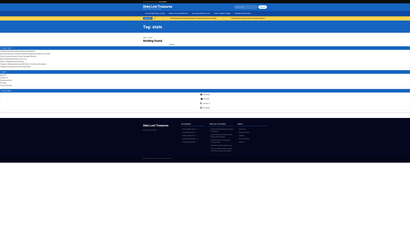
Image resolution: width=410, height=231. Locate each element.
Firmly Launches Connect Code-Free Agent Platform (246, 18)
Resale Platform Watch (178, 13)
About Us (3, 75)
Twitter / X (206, 103)
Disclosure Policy (6, 80)
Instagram (206, 108)
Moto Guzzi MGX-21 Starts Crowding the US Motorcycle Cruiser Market (221, 150)
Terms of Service (6, 85)
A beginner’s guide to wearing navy (221, 145)
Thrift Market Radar (222, 13)
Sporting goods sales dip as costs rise (13, 59)
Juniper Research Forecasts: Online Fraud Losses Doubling (221, 136)
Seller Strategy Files (201, 13)
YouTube (206, 99)
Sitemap (3, 83)
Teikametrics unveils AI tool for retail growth (15, 66)
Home (145, 37)
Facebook (206, 94)
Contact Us (4, 78)
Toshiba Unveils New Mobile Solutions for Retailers (17, 51)
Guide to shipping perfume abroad (12, 61)
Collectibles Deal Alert (155, 13)
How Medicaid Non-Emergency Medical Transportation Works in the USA (192, 18)
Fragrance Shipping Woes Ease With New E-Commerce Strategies (23, 64)
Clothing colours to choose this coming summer (220, 141)
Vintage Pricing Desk (242, 13)
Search (262, 7)
